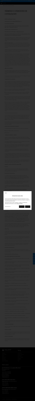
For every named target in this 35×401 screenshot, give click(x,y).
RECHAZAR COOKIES (21, 206)
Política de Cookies (19, 203)
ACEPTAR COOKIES (28, 206)
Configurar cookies (7, 206)
